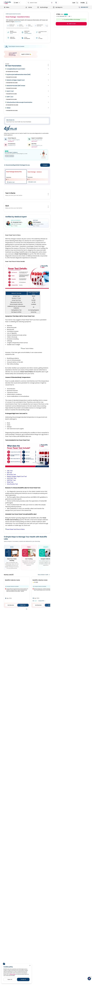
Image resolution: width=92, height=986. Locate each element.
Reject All (10, 979)
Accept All (23, 979)
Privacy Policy (12, 974)
